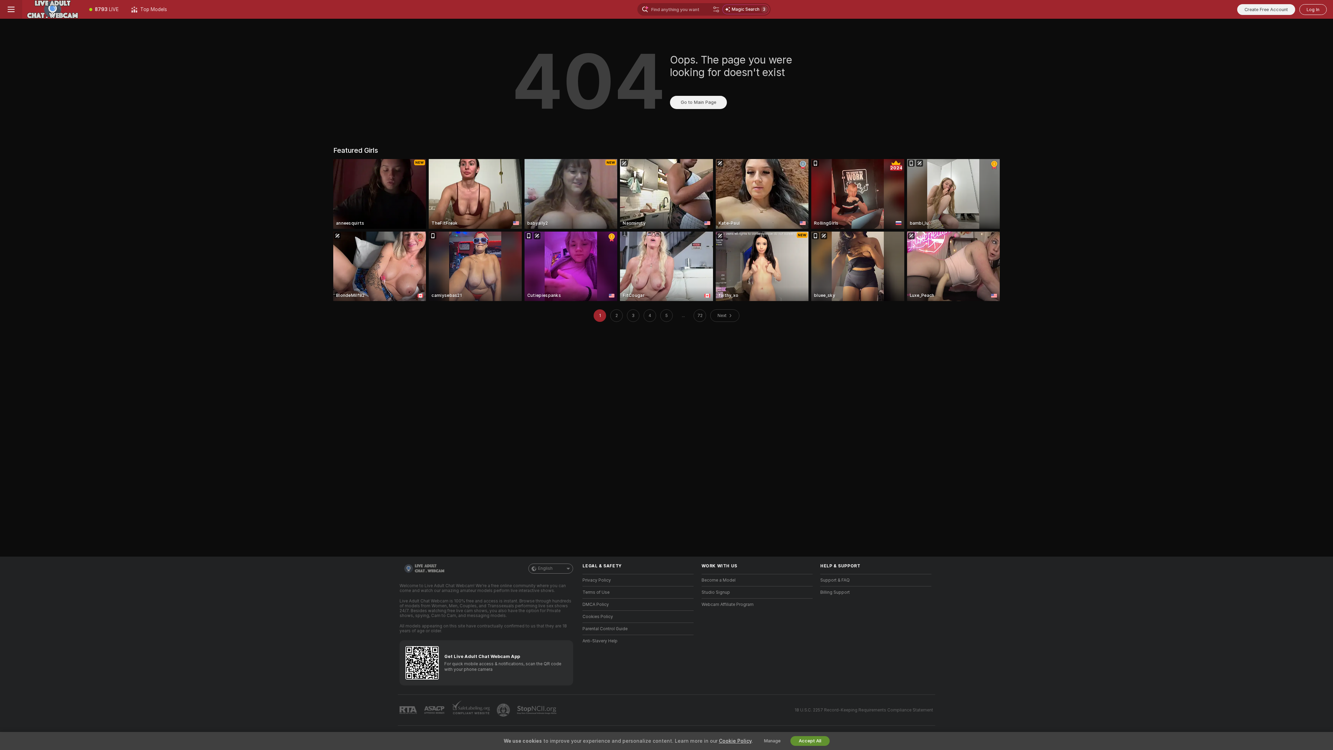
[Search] (716, 9)
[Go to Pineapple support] (504, 710)
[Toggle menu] (11, 9)
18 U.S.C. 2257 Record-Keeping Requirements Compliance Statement (864, 710)
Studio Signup (716, 592)
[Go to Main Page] (52, 9)
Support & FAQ (835, 580)
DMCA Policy (595, 604)
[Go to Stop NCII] (537, 710)
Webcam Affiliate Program (728, 604)
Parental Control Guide (605, 628)
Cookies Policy (597, 616)
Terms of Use (596, 592)
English (545, 568)
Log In (1313, 9)
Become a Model (719, 580)
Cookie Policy (735, 741)
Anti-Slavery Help (600, 641)
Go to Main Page (698, 102)
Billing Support (835, 592)
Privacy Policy (596, 580)
